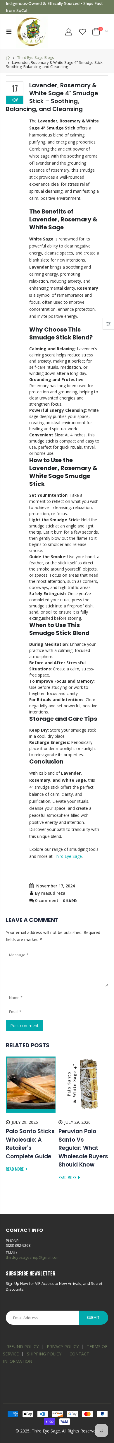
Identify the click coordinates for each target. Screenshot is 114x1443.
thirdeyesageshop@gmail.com (33, 1257)
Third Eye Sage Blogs (35, 57)
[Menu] (8, 31)
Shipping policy (44, 1354)
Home (8, 57)
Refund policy (22, 1346)
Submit (93, 1317)
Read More (15, 1169)
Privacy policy (63, 1346)
